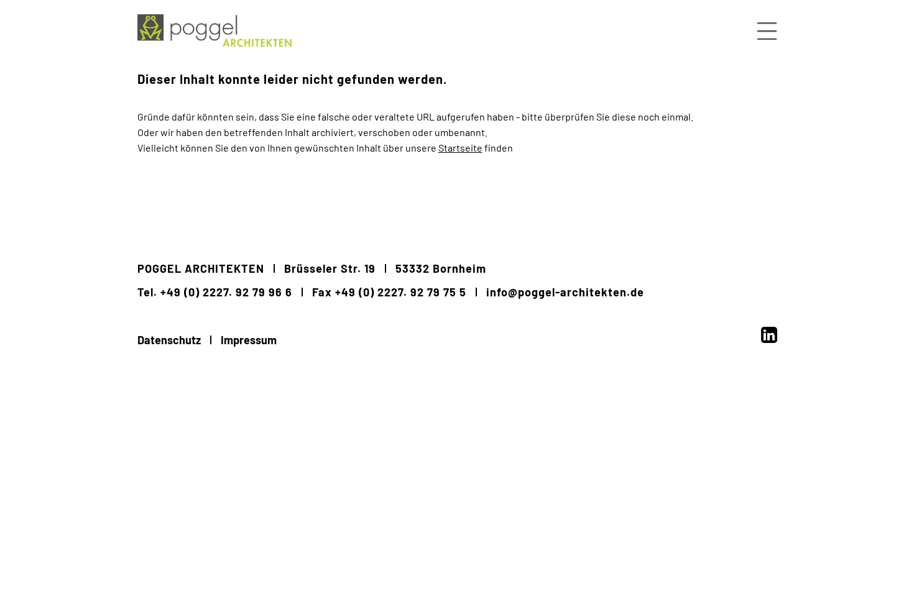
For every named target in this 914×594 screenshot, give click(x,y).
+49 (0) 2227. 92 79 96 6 (226, 292)
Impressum (249, 340)
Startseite (460, 147)
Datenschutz (169, 340)
